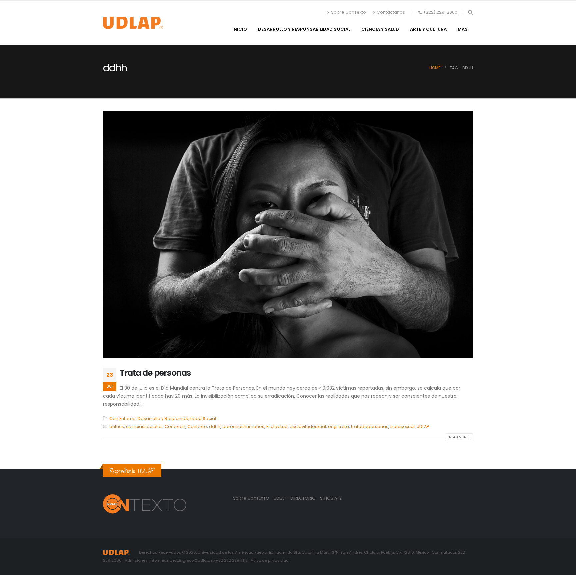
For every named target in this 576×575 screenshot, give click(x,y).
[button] (470, 12)
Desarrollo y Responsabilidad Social (304, 29)
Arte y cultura (428, 29)
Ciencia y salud (380, 29)
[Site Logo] (133, 23)
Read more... (459, 437)
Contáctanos (391, 12)
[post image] (288, 234)
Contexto (197, 426)
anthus (116, 426)
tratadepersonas (369, 426)
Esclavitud (277, 426)
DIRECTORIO (303, 498)
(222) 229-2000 (440, 12)
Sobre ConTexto (348, 12)
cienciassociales (144, 426)
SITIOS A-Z (331, 498)
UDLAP (423, 426)
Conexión (175, 426)
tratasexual (402, 426)
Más (463, 29)
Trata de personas (155, 373)
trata (344, 426)
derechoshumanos (243, 426)
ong (332, 426)
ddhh (214, 426)
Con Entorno (122, 418)
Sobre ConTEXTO (251, 498)
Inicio (239, 29)
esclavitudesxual (308, 426)
